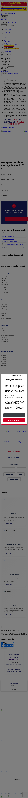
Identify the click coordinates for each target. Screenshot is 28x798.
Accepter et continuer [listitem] (14, 420)
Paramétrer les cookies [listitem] (14, 415)
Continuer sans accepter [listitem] (17, 375)
